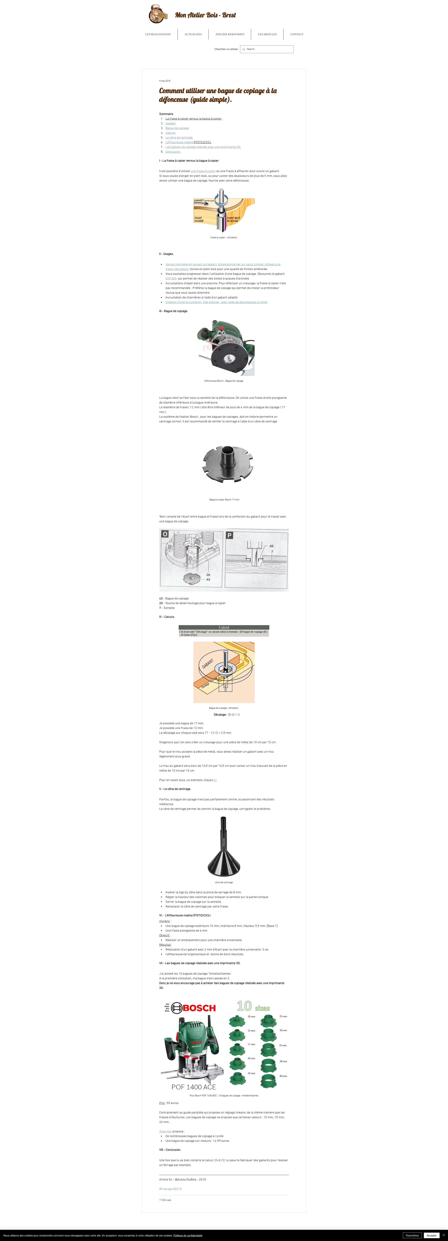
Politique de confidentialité (187, 1235)
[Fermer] (444, 1235)
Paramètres (412, 1235)
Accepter (432, 1235)
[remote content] (224, 631)
